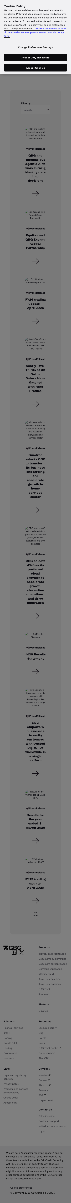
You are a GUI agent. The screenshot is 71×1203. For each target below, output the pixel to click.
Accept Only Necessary (35, 57)
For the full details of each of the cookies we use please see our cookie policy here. (35, 32)
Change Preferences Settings (35, 47)
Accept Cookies (35, 67)
